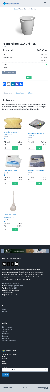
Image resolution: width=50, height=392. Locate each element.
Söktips (4, 331)
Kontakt (5, 311)
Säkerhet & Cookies (9, 340)
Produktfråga (9, 72)
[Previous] (2, 251)
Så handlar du (7, 329)
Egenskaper (20, 93)
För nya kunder (7, 327)
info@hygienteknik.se (15, 286)
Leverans (5, 336)
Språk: (4, 361)
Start (16, 9)
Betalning (5, 338)
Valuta (4, 367)
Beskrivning (8, 93)
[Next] (47, 251)
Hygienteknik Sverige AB (10, 283)
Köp (28, 77)
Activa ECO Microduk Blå (36, 170)
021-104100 (13, 288)
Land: (4, 356)
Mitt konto (5, 334)
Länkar (30, 93)
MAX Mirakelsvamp (10, 171)
